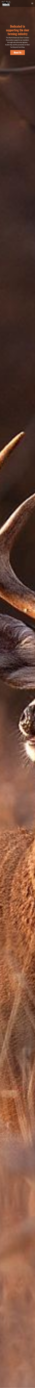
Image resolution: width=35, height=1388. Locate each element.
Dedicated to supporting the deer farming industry (17, 30)
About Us (17, 52)
